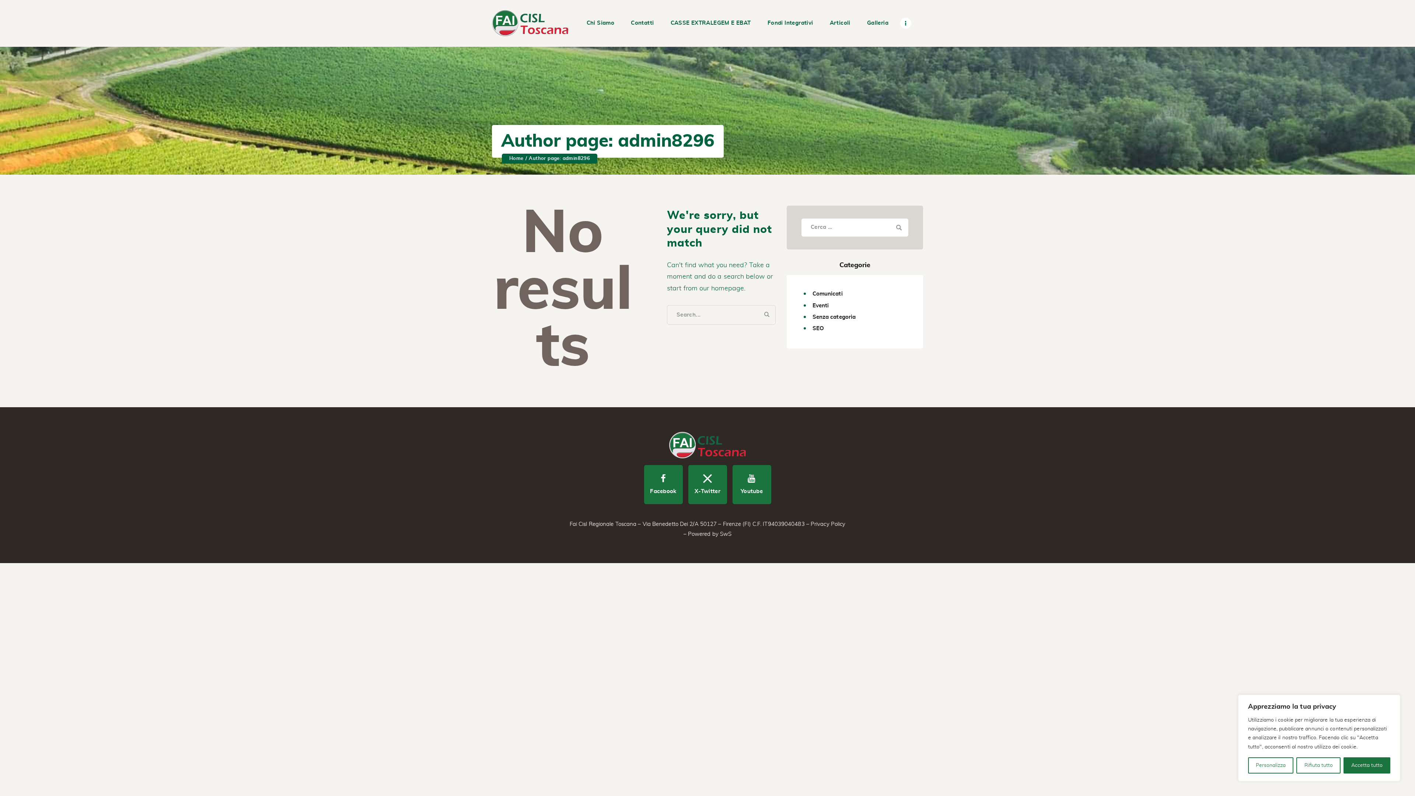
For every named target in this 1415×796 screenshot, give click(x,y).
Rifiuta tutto (1318, 765)
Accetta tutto (1367, 765)
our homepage (721, 288)
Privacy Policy (828, 524)
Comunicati (828, 294)
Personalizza (1271, 765)
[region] (1319, 738)
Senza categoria (834, 317)
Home (516, 158)
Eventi (821, 305)
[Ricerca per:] (854, 227)
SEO (818, 328)
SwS (725, 534)
